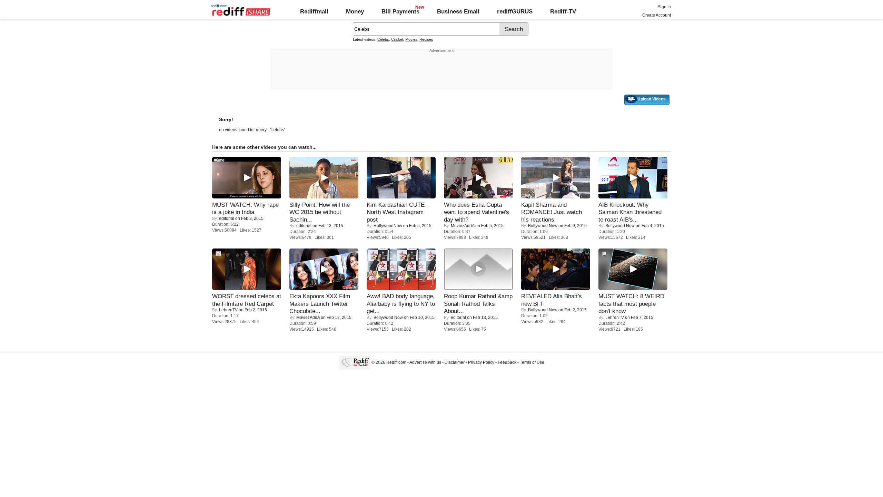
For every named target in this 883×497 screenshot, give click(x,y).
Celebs (383, 39)
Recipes (426, 39)
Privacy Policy (481, 362)
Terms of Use (532, 362)
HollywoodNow (388, 225)
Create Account (656, 15)
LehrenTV (228, 310)
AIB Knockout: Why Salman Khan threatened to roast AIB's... (630, 212)
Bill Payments (400, 11)
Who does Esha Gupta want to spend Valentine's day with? (476, 212)
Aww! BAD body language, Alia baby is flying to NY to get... (401, 303)
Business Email (458, 11)
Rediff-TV (563, 11)
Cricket (397, 39)
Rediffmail (314, 11)
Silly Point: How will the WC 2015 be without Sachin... (319, 212)
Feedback (507, 362)
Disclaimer (455, 362)
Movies (411, 39)
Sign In (664, 6)
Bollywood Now (542, 225)
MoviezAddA (462, 225)
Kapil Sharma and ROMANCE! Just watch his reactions (551, 212)
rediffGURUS (515, 11)
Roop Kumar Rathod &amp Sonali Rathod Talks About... (478, 303)
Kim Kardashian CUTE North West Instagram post (396, 212)
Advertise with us (425, 362)
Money (355, 11)
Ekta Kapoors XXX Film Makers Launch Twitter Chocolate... (319, 303)
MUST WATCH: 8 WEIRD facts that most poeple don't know (631, 303)
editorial (226, 218)
